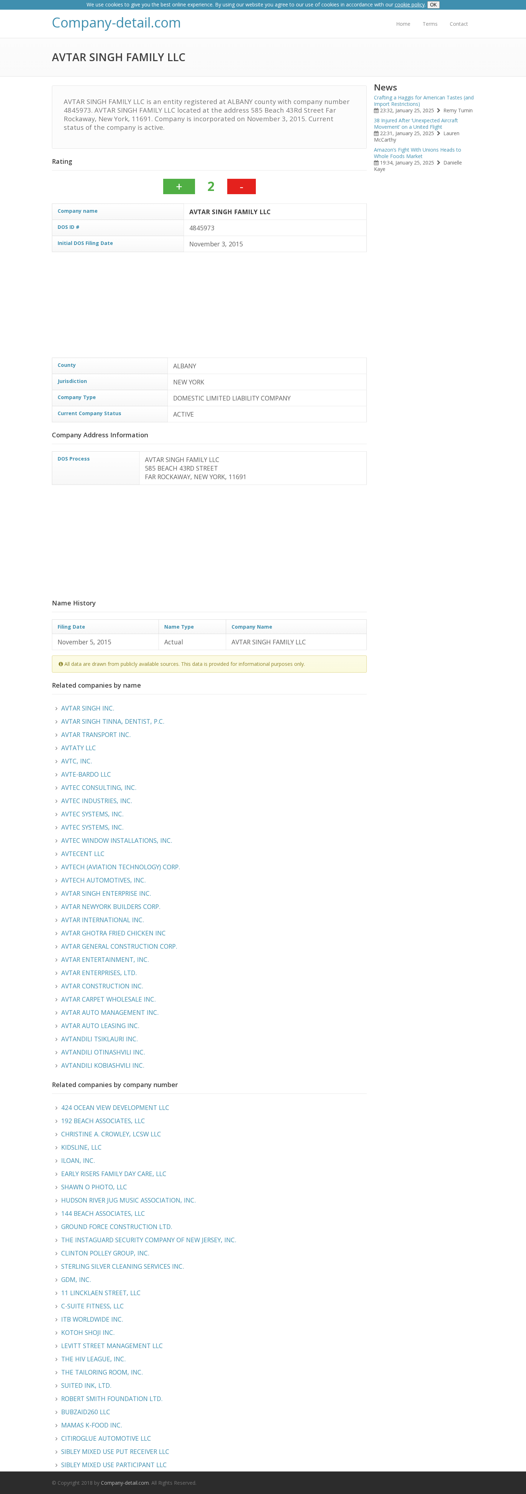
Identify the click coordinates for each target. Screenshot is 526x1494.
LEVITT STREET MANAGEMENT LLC (112, 1345)
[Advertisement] (209, 307)
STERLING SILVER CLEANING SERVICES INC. (122, 1266)
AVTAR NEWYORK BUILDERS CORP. (110, 906)
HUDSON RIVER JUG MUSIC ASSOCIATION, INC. (128, 1200)
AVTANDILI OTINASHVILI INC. (103, 1052)
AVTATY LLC (78, 747)
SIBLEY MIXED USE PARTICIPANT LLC (114, 1464)
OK (433, 5)
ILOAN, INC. (78, 1160)
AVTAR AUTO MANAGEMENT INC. (110, 1012)
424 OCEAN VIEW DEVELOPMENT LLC (115, 1107)
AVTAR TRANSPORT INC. (96, 734)
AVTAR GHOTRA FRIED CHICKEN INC (113, 933)
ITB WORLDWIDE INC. (92, 1319)
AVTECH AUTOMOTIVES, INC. (103, 880)
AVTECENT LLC (82, 853)
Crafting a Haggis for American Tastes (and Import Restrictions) (424, 100)
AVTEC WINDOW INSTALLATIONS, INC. (116, 840)
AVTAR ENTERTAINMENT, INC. (105, 959)
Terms (430, 23)
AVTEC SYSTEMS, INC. (92, 814)
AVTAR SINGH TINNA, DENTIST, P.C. (112, 721)
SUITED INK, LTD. (86, 1385)
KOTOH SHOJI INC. (88, 1332)
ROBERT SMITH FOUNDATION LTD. (111, 1398)
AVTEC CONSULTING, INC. (98, 787)
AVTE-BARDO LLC (86, 774)
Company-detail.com (116, 22)
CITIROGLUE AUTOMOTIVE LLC (106, 1438)
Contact (459, 23)
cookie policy (410, 4)
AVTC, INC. (76, 761)
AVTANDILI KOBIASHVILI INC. (102, 1065)
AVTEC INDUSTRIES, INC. (96, 800)
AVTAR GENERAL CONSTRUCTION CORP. (119, 946)
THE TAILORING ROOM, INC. (102, 1372)
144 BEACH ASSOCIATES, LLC (103, 1213)
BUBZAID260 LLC (85, 1411)
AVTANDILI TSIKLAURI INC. (99, 1039)
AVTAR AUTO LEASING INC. (100, 1025)
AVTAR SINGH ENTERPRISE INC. (106, 893)
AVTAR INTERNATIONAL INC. (102, 919)
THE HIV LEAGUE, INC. (93, 1359)
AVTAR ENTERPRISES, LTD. (99, 972)
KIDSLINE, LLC (81, 1147)
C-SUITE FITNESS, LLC (92, 1306)
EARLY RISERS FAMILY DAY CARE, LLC (113, 1173)
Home (403, 23)
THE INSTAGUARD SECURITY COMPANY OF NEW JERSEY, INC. (148, 1239)
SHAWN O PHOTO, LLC (94, 1187)
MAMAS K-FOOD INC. (91, 1425)
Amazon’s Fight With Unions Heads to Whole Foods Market (417, 152)
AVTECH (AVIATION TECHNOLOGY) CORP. (120, 867)
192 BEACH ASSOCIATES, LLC (103, 1120)
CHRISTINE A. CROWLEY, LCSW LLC (111, 1134)
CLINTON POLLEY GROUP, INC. (105, 1253)
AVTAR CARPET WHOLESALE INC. (108, 999)
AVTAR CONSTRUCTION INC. (102, 986)
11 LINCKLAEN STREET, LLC (101, 1292)
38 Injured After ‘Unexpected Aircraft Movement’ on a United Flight (416, 123)
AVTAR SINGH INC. (87, 708)
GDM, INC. (76, 1279)
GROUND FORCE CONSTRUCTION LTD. (116, 1226)
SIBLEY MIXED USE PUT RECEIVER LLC (115, 1451)
